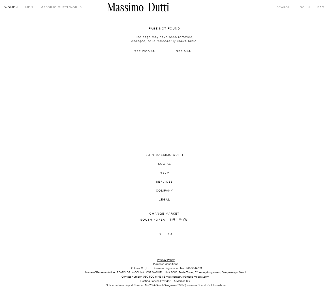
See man (184, 51)
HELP (164, 172)
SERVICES (164, 181)
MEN (29, 7)
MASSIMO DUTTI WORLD (61, 7)
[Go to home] (138, 7)
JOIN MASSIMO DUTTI (164, 155)
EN (159, 234)
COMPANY (164, 190)
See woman (145, 51)
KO (169, 234)
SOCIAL (164, 163)
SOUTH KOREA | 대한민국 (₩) (164, 219)
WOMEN (11, 7)
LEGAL (164, 199)
